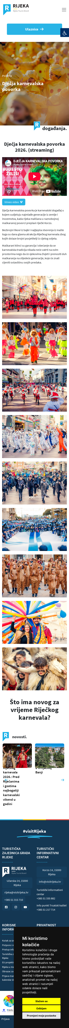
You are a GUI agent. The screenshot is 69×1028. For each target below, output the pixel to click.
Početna (7, 75)
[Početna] (17, 10)
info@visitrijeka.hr (50, 881)
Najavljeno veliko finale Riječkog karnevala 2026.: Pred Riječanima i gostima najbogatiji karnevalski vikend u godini (11, 779)
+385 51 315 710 (13, 899)
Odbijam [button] (41, 1008)
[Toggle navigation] (64, 9)
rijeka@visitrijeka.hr (16, 892)
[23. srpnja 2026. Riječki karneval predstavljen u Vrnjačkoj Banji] (18, 759)
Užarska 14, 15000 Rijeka (17, 883)
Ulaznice (31, 29)
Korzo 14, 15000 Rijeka (51, 872)
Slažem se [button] (41, 1001)
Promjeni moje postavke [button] (41, 1015)
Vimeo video (11, 202)
